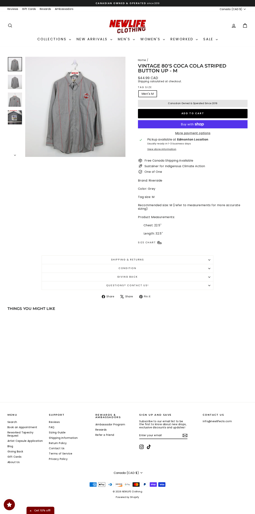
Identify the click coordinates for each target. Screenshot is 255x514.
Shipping (143, 81)
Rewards (45, 9)
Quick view (36, 372)
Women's (151, 39)
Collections (52, 39)
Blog (10, 446)
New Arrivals (93, 39)
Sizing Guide (57, 432)
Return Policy (58, 443)
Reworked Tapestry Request (20, 434)
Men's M (148, 94)
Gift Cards (29, 9)
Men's (125, 39)
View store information (161, 149)
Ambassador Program (110, 424)
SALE (209, 39)
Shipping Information (63, 438)
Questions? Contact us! (127, 285)
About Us (13, 462)
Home (142, 60)
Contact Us (56, 448)
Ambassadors (64, 9)
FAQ (51, 427)
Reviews (12, 9)
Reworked (182, 39)
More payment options (192, 133)
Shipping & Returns (127, 259)
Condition (127, 268)
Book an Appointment (22, 427)
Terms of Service (60, 453)
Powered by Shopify (127, 497)
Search (12, 422)
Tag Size (145, 87)
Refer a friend (104, 435)
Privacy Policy (58, 459)
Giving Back (127, 277)
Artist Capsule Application (25, 441)
